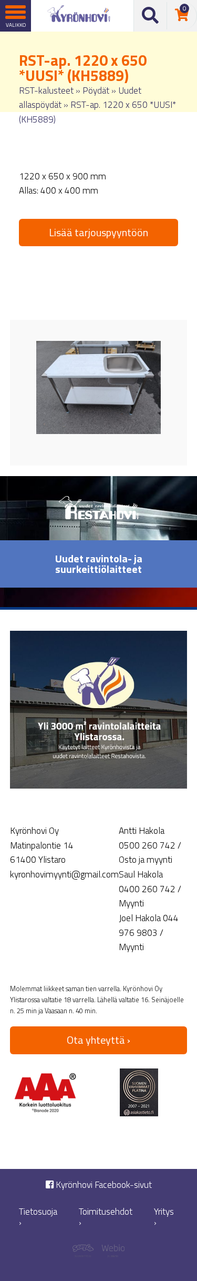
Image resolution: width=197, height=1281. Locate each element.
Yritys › (164, 1217)
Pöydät (95, 90)
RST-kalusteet (46, 90)
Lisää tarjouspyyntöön (98, 232)
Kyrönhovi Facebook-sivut (103, 1185)
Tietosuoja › (38, 1217)
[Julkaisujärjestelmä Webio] (112, 1252)
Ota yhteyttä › (98, 1040)
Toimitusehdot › (105, 1217)
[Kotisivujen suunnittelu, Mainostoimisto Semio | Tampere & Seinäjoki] (85, 1252)
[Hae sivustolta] (150, 15)
